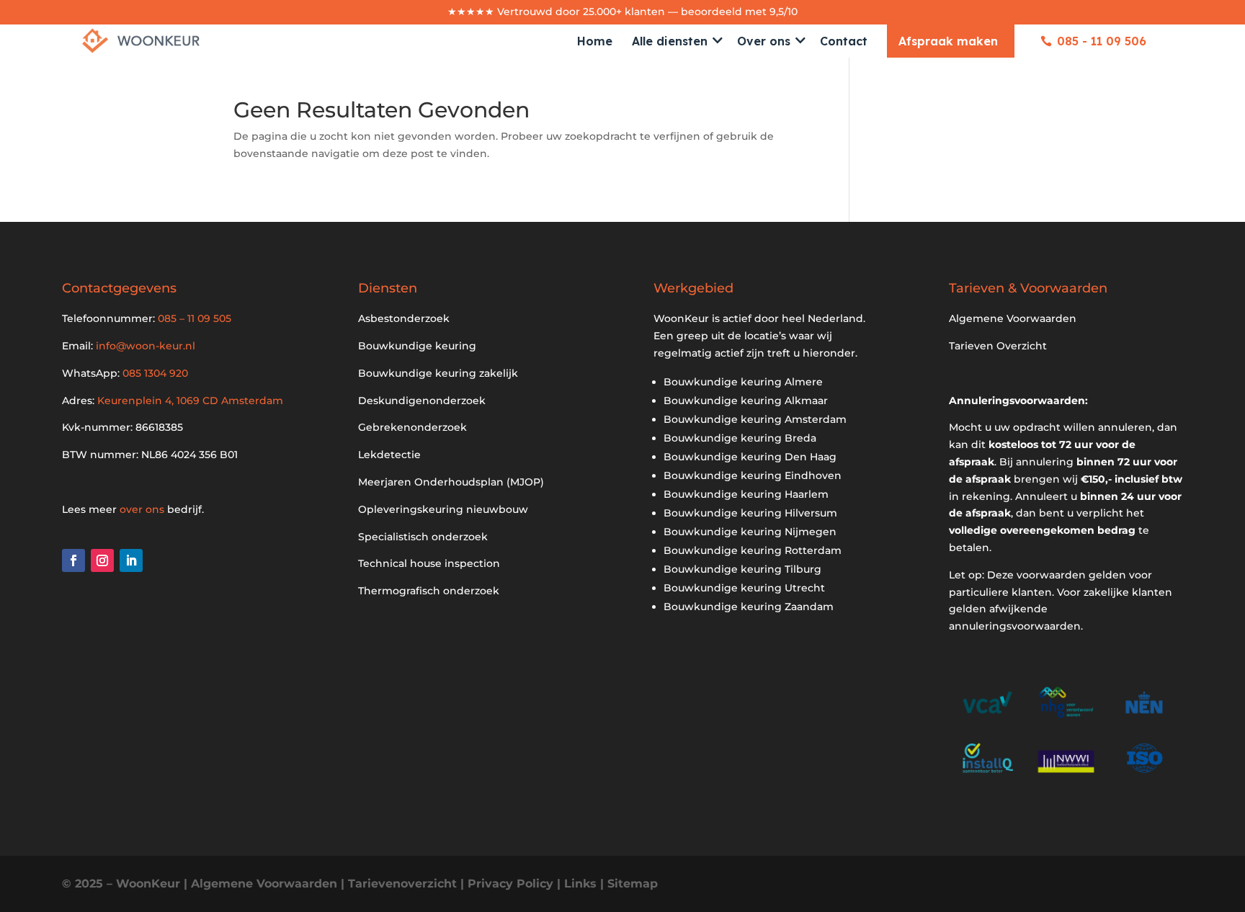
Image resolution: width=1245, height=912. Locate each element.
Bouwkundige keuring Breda (740, 438)
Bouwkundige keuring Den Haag (750, 456)
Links (580, 883)
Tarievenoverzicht (402, 883)
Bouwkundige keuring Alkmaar (746, 400)
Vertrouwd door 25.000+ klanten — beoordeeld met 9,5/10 (647, 11)
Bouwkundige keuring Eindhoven (753, 475)
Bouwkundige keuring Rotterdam (753, 550)
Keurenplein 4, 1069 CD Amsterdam (190, 400)
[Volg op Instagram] (102, 560)
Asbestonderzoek (404, 318)
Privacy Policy (510, 883)
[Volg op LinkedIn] (131, 560)
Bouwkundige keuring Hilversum (750, 512)
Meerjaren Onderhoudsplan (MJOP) (451, 481)
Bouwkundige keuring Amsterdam (755, 419)
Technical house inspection (429, 563)
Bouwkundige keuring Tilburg (742, 569)
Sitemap (632, 883)
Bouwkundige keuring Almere (743, 381)
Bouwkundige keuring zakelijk (438, 373)
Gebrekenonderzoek (412, 427)
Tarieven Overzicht (998, 345)
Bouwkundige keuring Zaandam (749, 606)
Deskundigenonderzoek (422, 400)
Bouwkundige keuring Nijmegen (750, 531)
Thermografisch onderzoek (428, 590)
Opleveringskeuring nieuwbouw (443, 509)
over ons (142, 509)
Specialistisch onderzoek (423, 536)
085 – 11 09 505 (194, 318)
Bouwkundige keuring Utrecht (744, 587)
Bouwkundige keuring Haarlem (746, 494)
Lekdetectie (389, 454)
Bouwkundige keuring (417, 345)
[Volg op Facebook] (73, 560)
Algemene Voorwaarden (1012, 318)
